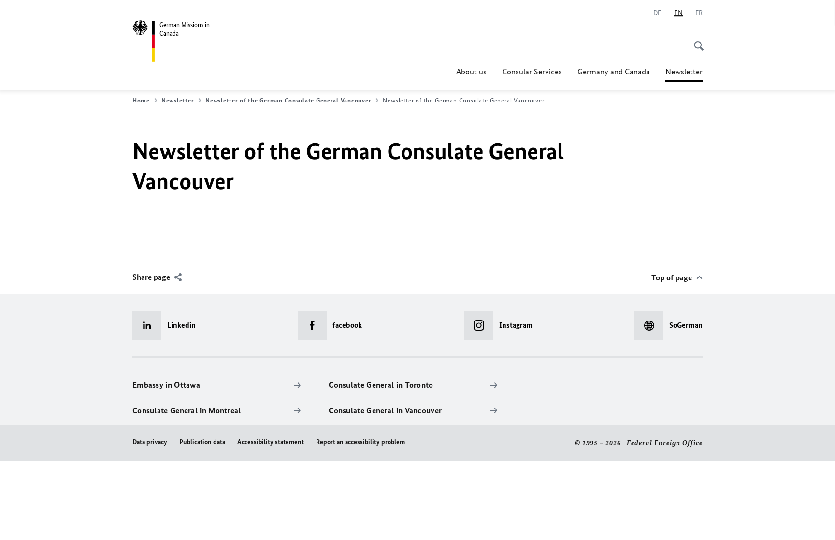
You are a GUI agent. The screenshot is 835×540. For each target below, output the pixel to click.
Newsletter (684, 74)
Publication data (202, 442)
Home (141, 100)
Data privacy (149, 442)
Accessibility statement (270, 442)
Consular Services (532, 71)
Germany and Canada (613, 71)
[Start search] (695, 41)
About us (471, 71)
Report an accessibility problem (360, 442)
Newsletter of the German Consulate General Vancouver (288, 100)
